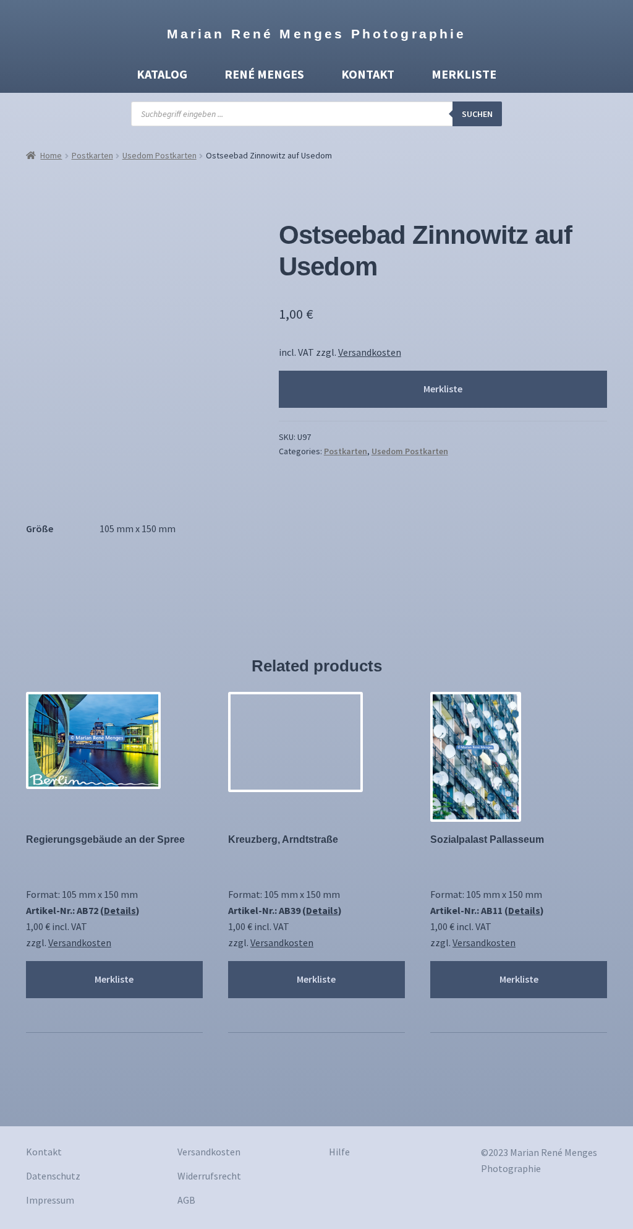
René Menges (264, 74)
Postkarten (92, 155)
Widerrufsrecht (209, 1176)
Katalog (162, 74)
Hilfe (339, 1151)
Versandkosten (369, 352)
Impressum (50, 1200)
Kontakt (367, 74)
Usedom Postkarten (159, 155)
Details (120, 910)
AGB (186, 1200)
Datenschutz (53, 1176)
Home (51, 155)
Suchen (477, 113)
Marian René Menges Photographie (317, 34)
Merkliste (463, 74)
